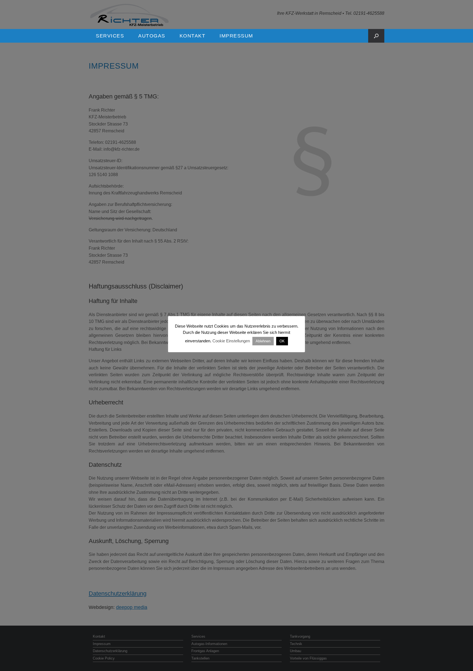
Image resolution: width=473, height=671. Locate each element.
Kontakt (193, 36)
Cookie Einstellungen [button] (231, 341)
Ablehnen (263, 341)
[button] (376, 36)
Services (110, 36)
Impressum (236, 36)
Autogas (151, 36)
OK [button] (282, 341)
